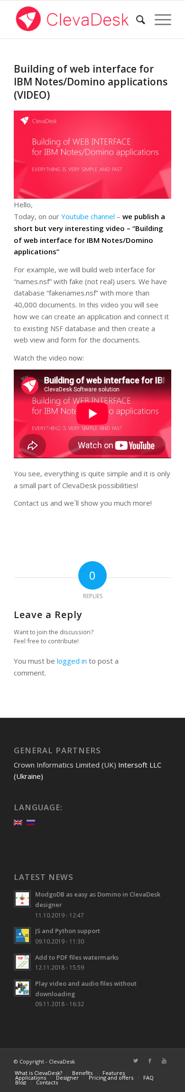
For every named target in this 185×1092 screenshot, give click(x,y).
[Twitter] (136, 1061)
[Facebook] (150, 1061)
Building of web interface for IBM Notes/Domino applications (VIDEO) (90, 82)
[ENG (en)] (18, 821)
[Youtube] (164, 1061)
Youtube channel (88, 216)
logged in (72, 661)
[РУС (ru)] (31, 821)
